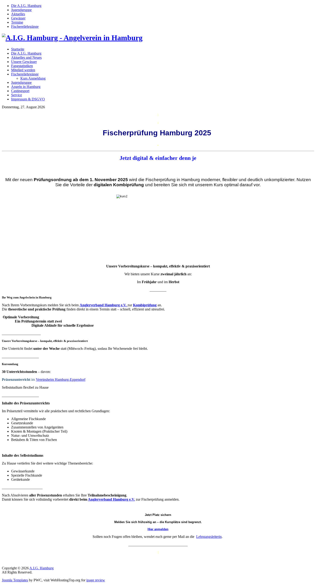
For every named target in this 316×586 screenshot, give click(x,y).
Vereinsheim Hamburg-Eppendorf (60, 379)
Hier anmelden (158, 529)
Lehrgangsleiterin (209, 537)
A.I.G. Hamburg (41, 568)
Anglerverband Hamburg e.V (103, 305)
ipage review (95, 580)
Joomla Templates (15, 580)
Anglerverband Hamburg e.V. (111, 499)
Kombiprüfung (145, 305)
